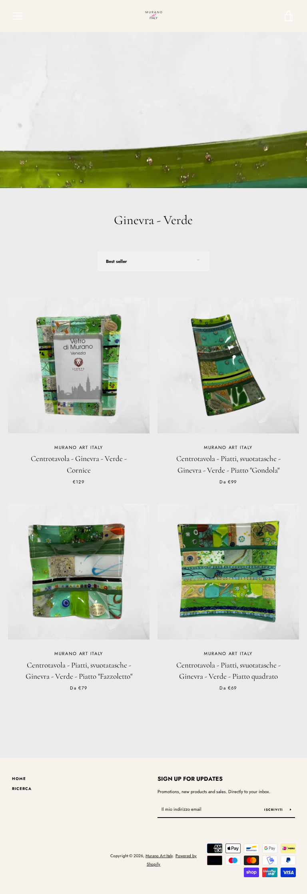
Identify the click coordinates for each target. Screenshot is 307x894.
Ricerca (22, 789)
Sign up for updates (190, 779)
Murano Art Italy (159, 856)
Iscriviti (274, 809)
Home (19, 779)
